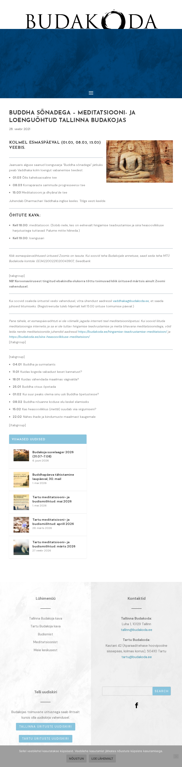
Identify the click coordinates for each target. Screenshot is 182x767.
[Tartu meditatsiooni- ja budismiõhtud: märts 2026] (21, 547)
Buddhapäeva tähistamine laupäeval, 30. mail (53, 477)
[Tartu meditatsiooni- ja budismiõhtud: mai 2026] (21, 502)
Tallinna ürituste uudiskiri (45, 726)
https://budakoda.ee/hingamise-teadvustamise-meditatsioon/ (122, 332)
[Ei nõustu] (176, 756)
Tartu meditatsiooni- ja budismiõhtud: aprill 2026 (53, 522)
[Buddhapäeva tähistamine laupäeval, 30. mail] (21, 480)
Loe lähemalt (102, 758)
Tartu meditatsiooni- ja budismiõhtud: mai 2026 (52, 499)
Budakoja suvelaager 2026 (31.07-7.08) (53, 454)
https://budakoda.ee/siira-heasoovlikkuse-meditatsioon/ (49, 337)
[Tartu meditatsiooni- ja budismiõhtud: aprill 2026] (21, 524)
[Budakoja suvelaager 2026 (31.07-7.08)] (21, 457)
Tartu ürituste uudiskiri (45, 738)
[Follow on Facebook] (136, 705)
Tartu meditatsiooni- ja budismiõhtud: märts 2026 (53, 544)
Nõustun (76, 758)
